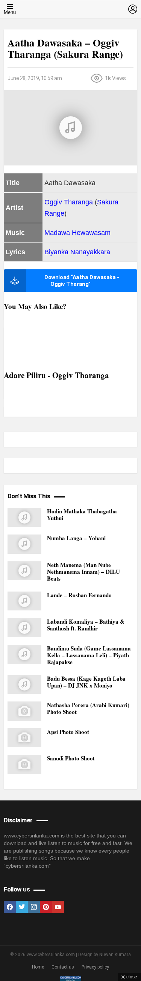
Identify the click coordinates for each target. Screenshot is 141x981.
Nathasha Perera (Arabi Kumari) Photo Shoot (88, 708)
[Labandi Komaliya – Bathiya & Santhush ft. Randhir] (24, 627)
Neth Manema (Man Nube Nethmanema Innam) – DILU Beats (83, 571)
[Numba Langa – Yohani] (24, 544)
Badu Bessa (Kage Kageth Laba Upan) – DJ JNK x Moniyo (86, 681)
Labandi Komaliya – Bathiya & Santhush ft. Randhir (86, 624)
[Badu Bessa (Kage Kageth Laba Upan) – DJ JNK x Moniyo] (24, 684)
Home (38, 967)
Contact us (63, 967)
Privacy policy (95, 967)
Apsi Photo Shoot (68, 732)
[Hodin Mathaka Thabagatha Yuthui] (24, 517)
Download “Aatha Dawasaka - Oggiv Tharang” (81, 280)
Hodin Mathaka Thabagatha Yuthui (82, 514)
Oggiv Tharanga (68, 202)
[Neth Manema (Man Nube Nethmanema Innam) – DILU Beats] (24, 571)
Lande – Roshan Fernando (79, 595)
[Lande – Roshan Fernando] (24, 601)
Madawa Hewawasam (77, 232)
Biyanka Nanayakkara (77, 252)
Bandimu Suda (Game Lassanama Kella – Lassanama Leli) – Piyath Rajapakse (89, 655)
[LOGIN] (132, 9)
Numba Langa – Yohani (76, 538)
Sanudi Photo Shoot (71, 758)
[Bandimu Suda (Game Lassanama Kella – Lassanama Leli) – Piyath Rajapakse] (24, 654)
